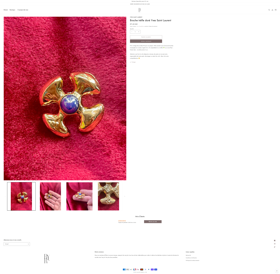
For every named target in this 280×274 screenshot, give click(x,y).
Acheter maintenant (146, 41)
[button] (13, 10)
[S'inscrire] (28, 244)
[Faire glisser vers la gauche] (5, 196)
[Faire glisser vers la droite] (124, 196)
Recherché (188, 255)
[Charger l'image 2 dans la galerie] (50, 196)
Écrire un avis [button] (153, 221)
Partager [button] (134, 62)
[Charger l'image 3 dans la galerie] (79, 196)
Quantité (132, 29)
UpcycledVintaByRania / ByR (142, 272)
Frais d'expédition (140, 26)
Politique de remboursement (192, 260)
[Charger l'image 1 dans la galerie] (21, 196)
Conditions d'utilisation (191, 258)
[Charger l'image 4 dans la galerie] (108, 196)
